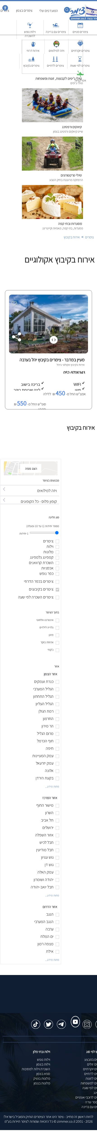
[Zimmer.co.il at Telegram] (61, 1022)
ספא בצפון (43, 1073)
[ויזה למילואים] (29, 486)
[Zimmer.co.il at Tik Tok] (35, 1022)
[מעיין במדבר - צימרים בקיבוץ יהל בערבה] (48, 352)
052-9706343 (74, 372)
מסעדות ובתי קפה (70, 223)
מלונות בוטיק (41, 1078)
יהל (58, 365)
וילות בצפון (43, 1064)
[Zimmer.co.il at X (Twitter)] (48, 1022)
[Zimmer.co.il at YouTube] (74, 1017)
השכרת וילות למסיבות (36, 1069)
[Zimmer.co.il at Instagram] (87, 1022)
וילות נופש (43, 1059)
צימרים (89, 237)
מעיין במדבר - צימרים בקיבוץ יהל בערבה (52, 360)
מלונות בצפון (42, 1083)
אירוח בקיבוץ (72, 237)
